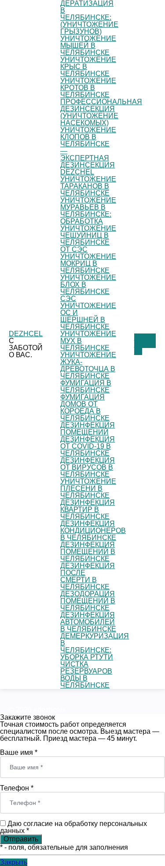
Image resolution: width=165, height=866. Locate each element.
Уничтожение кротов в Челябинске (88, 87)
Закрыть (13, 862)
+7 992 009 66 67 (145, 344)
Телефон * (16, 788)
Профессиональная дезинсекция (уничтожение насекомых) (101, 112)
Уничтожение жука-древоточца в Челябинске (88, 365)
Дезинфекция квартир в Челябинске (87, 509)
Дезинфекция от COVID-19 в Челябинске (87, 446)
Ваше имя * (18, 752)
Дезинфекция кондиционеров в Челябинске (93, 530)
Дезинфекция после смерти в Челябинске (87, 576)
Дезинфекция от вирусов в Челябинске (87, 467)
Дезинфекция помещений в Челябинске (87, 551)
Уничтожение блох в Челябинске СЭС (88, 288)
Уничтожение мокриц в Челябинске (88, 263)
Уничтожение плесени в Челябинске (88, 488)
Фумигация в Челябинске (85, 386)
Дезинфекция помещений (87, 428)
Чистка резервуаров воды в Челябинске (86, 674)
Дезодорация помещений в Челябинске (87, 601)
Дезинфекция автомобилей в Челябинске (88, 622)
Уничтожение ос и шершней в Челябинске (88, 316)
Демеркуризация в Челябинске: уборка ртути (94, 646)
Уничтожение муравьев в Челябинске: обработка (88, 210)
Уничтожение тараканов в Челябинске (88, 186)
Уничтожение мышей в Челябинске (88, 45)
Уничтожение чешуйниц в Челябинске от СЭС (88, 239)
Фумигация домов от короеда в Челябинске (85, 407)
